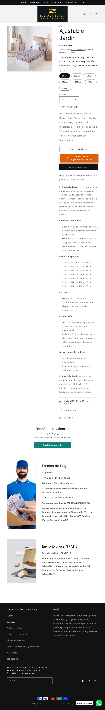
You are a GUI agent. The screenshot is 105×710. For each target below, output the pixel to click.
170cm (91, 82)
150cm (65, 82)
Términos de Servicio (16, 640)
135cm (90, 76)
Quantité (62, 94)
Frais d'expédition (78, 49)
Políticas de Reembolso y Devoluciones (24, 646)
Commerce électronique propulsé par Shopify (58, 704)
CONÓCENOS (12, 659)
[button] (8, 14)
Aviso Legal (12, 653)
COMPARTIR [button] (67, 418)
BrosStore (40, 704)
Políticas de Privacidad (17, 634)
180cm (65, 88)
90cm (64, 76)
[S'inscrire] (49, 680)
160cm (78, 82)
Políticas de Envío (14, 628)
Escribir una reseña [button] (52, 445)
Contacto (11, 622)
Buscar (10, 616)
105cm (77, 76)
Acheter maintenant (78, 167)
